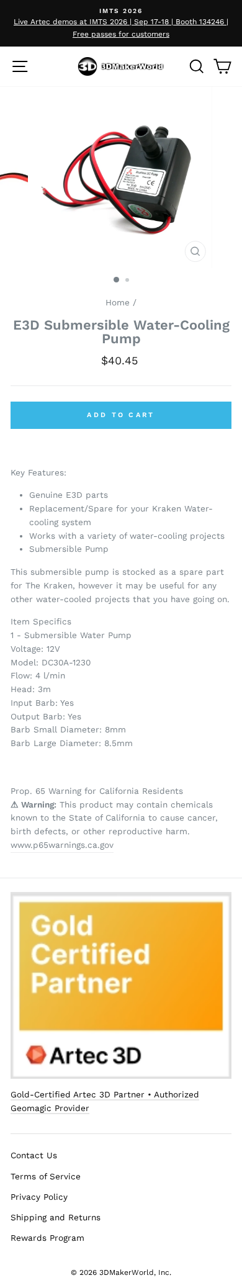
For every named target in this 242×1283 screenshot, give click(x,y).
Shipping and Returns (56, 1217)
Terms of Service (46, 1176)
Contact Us (34, 1155)
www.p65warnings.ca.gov (62, 845)
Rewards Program (47, 1238)
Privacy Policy (39, 1197)
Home (117, 302)
